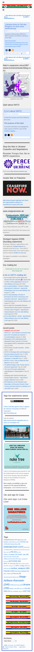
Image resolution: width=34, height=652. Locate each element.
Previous (5, 6)
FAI (22, 549)
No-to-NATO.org (17, 53)
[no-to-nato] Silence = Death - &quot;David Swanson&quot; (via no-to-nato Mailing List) (17, 318)
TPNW (13, 585)
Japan (6, 556)
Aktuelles (10, 52)
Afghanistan (21, 539)
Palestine (9, 571)
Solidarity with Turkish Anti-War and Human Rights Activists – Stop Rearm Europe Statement (16, 378)
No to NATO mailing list (15, 275)
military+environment (11, 558)
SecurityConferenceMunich (11, 577)
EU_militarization (16, 549)
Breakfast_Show (9, 542)
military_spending (22, 558)
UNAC (21, 588)
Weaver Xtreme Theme (11, 647)
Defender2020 (13, 547)
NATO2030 (15, 561)
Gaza (27, 549)
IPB (12, 53)
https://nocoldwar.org (10, 413)
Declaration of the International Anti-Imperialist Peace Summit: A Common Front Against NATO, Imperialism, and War (17, 341)
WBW (7, 591)
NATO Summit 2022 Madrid (21, 52)
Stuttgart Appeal (18, 246)
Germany (9, 53)
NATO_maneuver (10, 565)
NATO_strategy (21, 565)
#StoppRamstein (10, 539)
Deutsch (14, 52)
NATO (6, 561)
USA (27, 588)
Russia (17, 573)
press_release (8, 573)
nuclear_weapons (20, 568)
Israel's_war (23, 554)
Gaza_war (7, 552)
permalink (24, 53)
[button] (6, 50)
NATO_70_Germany (11, 563)
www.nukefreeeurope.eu (19, 487)
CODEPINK (23, 542)
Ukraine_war (14, 588)
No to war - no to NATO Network (16, 645)
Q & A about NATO (13, 111)
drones (8, 549)
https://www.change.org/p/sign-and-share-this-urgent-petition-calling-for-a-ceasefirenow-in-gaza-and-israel (16, 202)
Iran (19, 552)
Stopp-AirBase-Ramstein (15, 580)
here (14, 250)
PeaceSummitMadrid (21, 571)
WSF (26, 591)
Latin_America (14, 556)
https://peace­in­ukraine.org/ (19, 171)
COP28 (7, 544)
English (9, 137)
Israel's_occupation (10, 554)
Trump (19, 585)
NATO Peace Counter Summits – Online (16, 347)
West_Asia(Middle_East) (16, 591)
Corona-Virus (15, 544)
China (17, 542)
